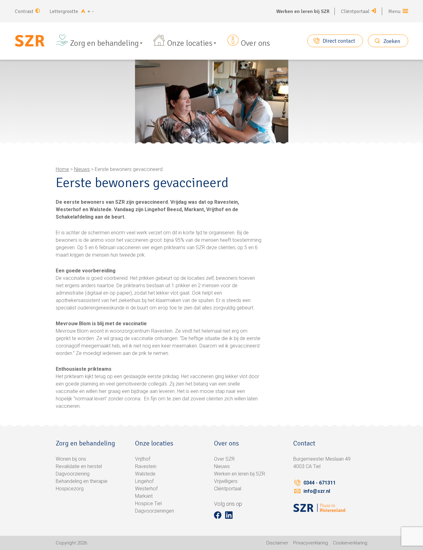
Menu (394, 11)
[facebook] (217, 515)
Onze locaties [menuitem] (189, 43)
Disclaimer (277, 543)
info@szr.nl (316, 491)
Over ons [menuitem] (255, 43)
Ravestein (145, 466)
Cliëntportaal (355, 11)
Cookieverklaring (350, 543)
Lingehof (144, 481)
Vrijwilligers (226, 481)
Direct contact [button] (339, 40)
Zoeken (391, 40)
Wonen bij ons (71, 459)
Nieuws (82, 169)
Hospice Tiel (148, 503)
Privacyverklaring (310, 543)
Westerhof (146, 489)
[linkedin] (229, 515)
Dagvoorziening (72, 474)
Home (62, 169)
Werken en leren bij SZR (302, 11)
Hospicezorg (70, 489)
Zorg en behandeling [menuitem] (104, 43)
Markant (144, 496)
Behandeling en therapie (81, 481)
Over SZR (224, 459)
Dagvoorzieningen (154, 511)
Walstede (145, 474)
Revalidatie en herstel (79, 466)
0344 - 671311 (319, 483)
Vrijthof (142, 459)
